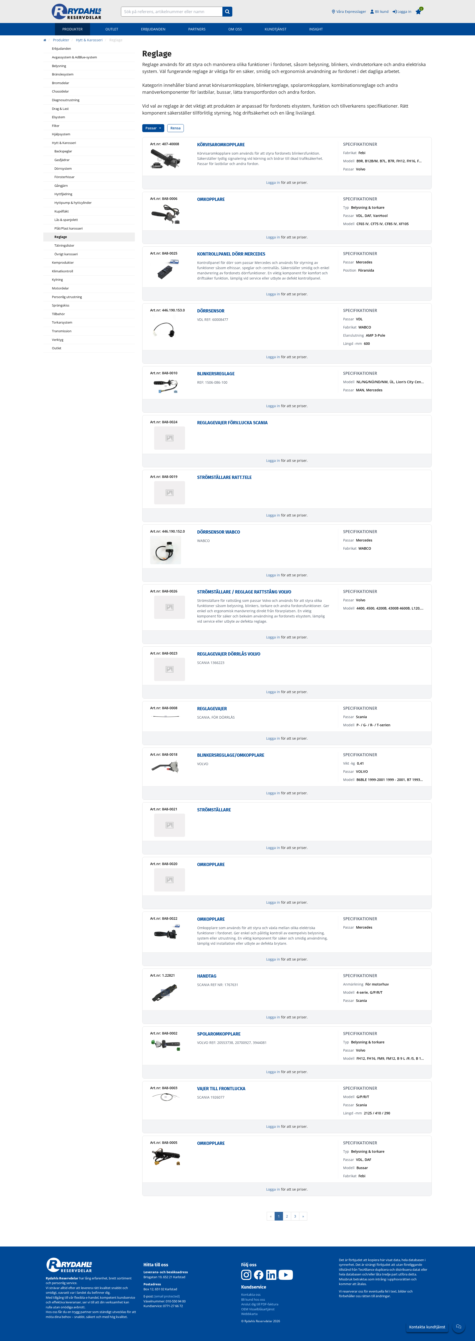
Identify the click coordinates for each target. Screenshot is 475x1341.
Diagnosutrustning (65, 100)
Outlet (111, 29)
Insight (316, 29)
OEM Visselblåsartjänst (258, 1309)
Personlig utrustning (67, 297)
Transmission (61, 331)
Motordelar (60, 288)
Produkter (72, 29)
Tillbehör (58, 314)
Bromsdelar (60, 83)
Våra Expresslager (351, 11)
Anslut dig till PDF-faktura (259, 1304)
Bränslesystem (62, 74)
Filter (55, 126)
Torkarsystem (62, 323)
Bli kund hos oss (253, 1299)
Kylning (57, 280)
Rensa (175, 128)
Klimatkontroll (62, 271)
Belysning (59, 66)
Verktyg (57, 340)
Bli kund (382, 11)
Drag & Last (60, 109)
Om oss (235, 29)
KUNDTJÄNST (275, 29)
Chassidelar (60, 92)
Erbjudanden (153, 29)
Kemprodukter (63, 263)
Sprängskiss (60, 305)
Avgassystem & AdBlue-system (74, 57)
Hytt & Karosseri (64, 143)
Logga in (404, 11)
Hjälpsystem (61, 134)
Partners (197, 29)
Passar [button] (151, 128)
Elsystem (58, 117)
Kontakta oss (251, 1294)
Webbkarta (249, 1314)
